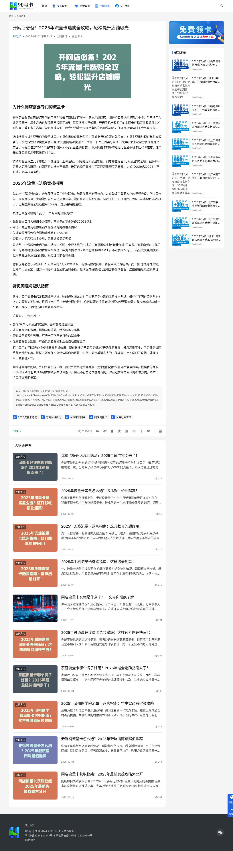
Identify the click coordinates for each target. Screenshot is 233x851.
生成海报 (86, 431)
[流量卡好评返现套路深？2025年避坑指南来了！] (35, 467)
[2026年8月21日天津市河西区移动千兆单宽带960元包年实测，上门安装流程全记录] (181, 161)
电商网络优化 (53, 417)
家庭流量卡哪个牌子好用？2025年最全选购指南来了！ (105, 668)
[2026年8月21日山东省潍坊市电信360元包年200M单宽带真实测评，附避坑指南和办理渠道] (181, 65)
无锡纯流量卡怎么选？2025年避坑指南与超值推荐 (102, 739)
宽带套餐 (85, 5)
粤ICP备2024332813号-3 (40, 835)
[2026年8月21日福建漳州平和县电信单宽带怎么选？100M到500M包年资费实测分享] (181, 110)
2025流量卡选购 (27, 417)
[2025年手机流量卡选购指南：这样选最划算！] (35, 573)
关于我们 (125, 5)
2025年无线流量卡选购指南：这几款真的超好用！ (102, 526)
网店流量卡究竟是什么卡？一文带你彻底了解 (97, 597)
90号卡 (17, 36)
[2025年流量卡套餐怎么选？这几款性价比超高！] (35, 502)
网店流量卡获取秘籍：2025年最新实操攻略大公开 (102, 774)
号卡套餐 (62, 5)
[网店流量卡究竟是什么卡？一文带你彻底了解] (35, 609)
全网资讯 (105, 5)
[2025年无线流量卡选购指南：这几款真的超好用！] (35, 538)
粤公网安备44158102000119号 (74, 835)
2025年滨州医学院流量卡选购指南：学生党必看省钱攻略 (107, 703)
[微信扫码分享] (97, 431)
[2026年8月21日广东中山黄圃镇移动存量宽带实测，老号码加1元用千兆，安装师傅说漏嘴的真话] (181, 206)
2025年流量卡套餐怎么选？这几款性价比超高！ (100, 491)
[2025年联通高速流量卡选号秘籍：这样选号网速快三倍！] (35, 644)
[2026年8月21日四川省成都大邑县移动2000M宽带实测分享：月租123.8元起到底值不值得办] (181, 240)
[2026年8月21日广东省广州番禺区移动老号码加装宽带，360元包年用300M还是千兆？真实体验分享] (181, 223)
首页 (44, 5)
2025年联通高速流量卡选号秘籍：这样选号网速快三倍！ (107, 632)
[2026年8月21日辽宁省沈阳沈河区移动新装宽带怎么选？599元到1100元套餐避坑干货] (181, 144)
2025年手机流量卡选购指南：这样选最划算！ (98, 562)
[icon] (220, 832)
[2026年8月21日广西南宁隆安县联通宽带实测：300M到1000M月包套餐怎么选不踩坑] (181, 183)
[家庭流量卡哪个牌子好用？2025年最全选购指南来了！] (35, 679)
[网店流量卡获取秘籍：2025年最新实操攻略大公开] (35, 786)
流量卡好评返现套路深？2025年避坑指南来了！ (100, 455)
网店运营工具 (123, 417)
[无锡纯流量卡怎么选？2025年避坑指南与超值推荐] (35, 750)
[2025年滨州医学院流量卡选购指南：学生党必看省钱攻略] (35, 715)
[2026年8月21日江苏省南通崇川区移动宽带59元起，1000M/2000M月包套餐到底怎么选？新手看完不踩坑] (181, 127)
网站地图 (30, 840)
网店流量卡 (100, 417)
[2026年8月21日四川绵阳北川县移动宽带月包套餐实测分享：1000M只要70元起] (181, 87)
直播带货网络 (77, 417)
